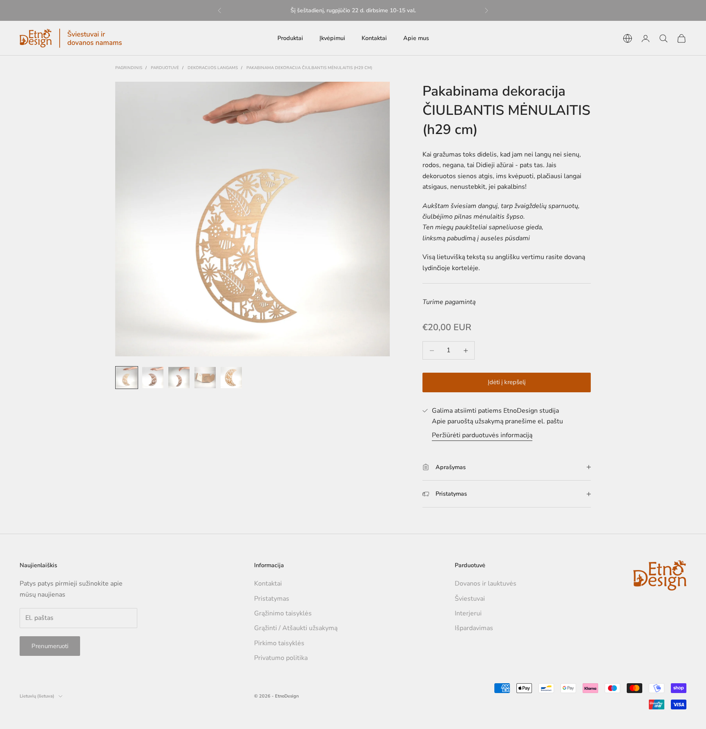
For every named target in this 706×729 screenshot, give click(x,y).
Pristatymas (271, 598)
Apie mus (416, 38)
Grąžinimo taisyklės (283, 613)
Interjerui (468, 613)
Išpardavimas (474, 628)
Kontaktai (374, 38)
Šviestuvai (470, 598)
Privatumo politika (281, 657)
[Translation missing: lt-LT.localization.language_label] (628, 38)
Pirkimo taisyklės (279, 643)
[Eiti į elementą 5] (231, 377)
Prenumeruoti (49, 646)
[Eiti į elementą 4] (205, 377)
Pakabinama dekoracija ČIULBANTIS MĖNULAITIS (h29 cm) (309, 68)
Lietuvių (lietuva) (37, 696)
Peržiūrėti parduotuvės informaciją (482, 435)
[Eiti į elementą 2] (152, 377)
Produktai (290, 38)
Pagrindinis (128, 68)
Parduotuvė (165, 68)
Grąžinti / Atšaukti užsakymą (295, 628)
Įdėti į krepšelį (506, 382)
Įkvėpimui (332, 38)
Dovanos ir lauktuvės (485, 583)
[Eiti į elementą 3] (179, 377)
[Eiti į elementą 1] (126, 377)
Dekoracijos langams (213, 68)
